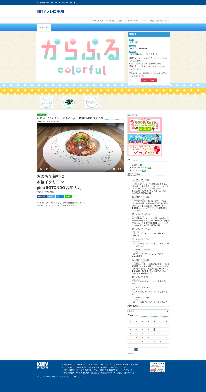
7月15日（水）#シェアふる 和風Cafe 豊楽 (150, 282)
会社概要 (67, 364)
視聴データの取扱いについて (115, 367)
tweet (51, 196)
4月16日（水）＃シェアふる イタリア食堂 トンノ (57, 205)
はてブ (60, 196)
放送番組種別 (86, 370)
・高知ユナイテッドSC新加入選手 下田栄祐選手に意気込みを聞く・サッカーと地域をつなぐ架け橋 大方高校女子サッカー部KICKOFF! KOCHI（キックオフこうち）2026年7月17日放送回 (150, 269)
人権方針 (134, 364)
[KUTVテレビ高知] (50, 11)
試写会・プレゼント (124, 20)
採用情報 (77, 364)
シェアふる (42, 115)
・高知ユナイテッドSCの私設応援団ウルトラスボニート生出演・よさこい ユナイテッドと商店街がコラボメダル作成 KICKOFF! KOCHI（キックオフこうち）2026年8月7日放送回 (150, 188)
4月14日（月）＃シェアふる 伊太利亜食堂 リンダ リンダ (61, 203)
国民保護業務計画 (71, 370)
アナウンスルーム (141, 20)
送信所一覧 (128, 370)
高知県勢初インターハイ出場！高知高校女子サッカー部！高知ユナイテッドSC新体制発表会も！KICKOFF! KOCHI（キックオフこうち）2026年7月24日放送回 (150, 222)
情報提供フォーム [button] (148, 80)
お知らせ (137, 165)
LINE (68, 196)
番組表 (152, 20)
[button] (114, 169)
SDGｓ (108, 364)
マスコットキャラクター (93, 364)
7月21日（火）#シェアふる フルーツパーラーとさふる (150, 244)
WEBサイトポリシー (92, 367)
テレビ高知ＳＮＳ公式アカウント (107, 370)
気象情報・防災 (162, 20)
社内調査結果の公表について (102, 373)
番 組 (100, 20)
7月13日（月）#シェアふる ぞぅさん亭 (149, 301)
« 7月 (136, 349)
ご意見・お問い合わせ (125, 373)
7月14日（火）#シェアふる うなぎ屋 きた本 (150, 292)
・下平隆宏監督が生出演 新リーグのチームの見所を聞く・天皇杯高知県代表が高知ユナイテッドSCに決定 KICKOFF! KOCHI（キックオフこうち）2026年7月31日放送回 (150, 206)
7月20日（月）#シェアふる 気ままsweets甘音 (148, 255)
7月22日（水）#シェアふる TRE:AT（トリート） (150, 234)
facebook (42, 196)
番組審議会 (68, 373)
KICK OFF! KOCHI (141, 168)
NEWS (93, 20)
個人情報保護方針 (121, 364)
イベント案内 (109, 20)
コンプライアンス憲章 (73, 367)
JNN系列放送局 (81, 373)
